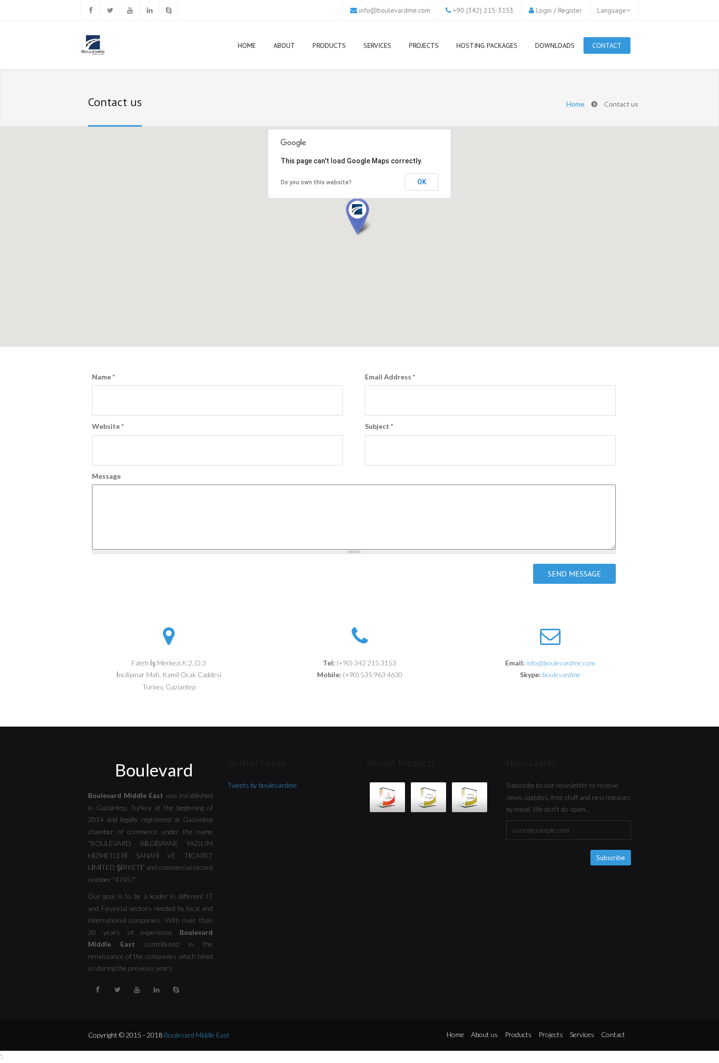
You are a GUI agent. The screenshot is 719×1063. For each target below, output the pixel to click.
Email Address (390, 377)
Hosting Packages (486, 45)
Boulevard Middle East (196, 1035)
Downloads (555, 45)
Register (570, 10)
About (284, 45)
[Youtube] (129, 10)
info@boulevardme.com (394, 10)
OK (422, 182)
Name (103, 377)
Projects (424, 45)
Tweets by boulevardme (262, 785)
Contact (607, 45)
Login (544, 10)
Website (108, 426)
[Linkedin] (149, 10)
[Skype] (169, 10)
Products (329, 45)
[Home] (93, 46)
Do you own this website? (316, 182)
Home (247, 45)
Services (377, 45)
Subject (379, 426)
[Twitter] (110, 10)
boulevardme (561, 674)
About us (484, 1034)
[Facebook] (90, 10)
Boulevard (154, 769)
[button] (359, 217)
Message (106, 476)
